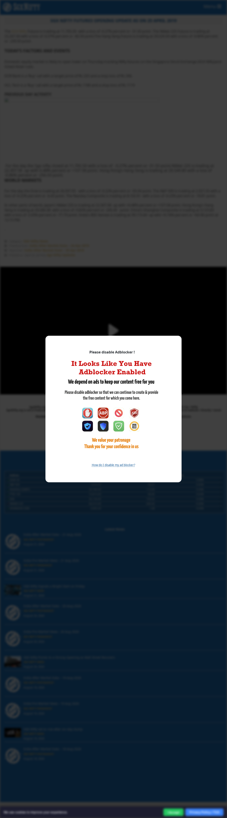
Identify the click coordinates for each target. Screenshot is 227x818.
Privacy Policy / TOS (204, 812)
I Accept (173, 812)
